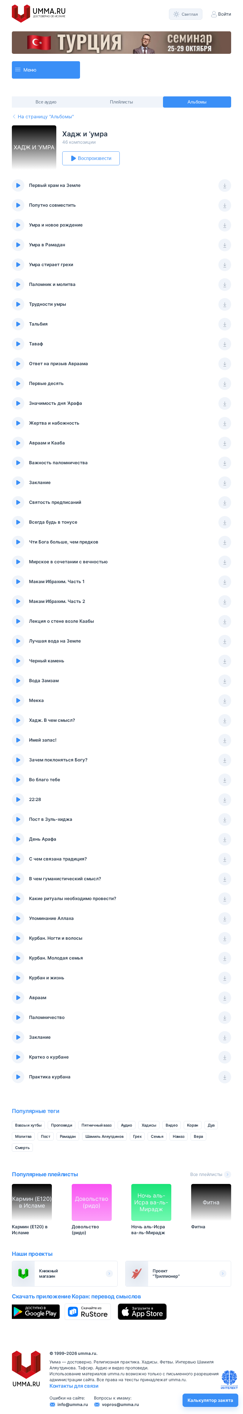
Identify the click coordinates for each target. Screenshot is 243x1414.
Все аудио (46, 101)
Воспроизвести (94, 158)
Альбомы (197, 101)
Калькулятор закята (210, 1400)
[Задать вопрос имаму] (229, 1380)
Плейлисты (121, 101)
